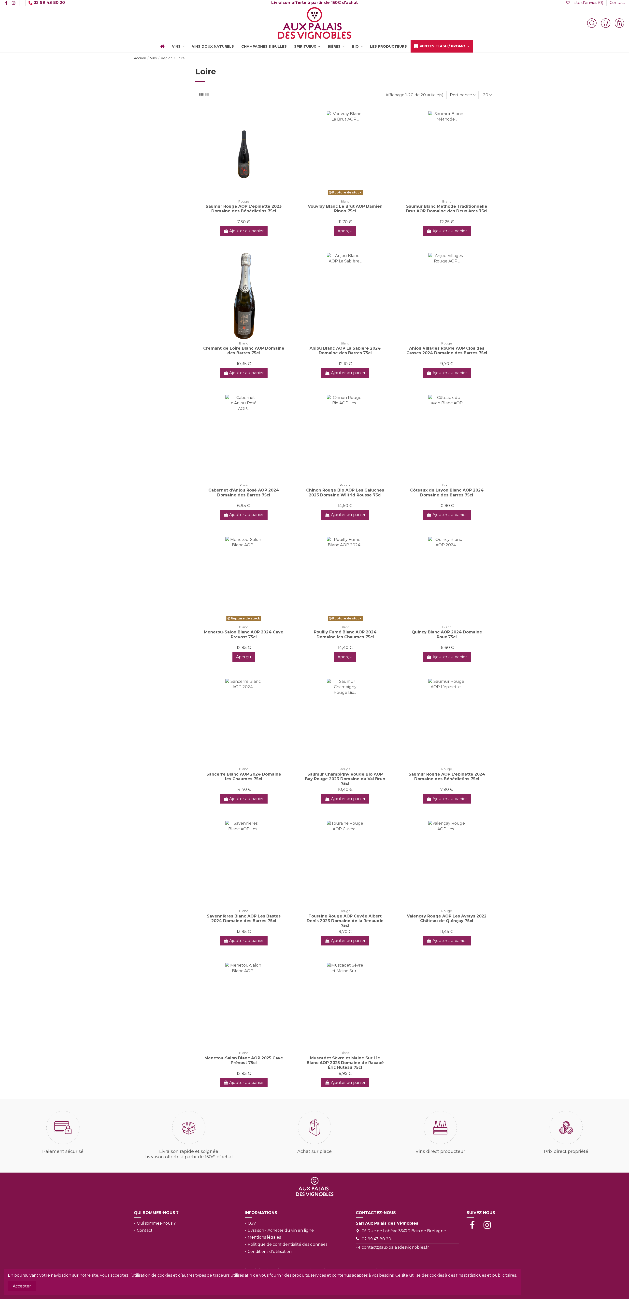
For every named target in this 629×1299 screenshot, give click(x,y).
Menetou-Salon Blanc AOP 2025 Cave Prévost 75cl (243, 1060)
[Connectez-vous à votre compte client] (606, 23)
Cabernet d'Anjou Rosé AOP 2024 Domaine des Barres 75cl (243, 492)
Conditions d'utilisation (270, 1251)
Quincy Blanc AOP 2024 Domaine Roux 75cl (447, 634)
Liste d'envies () (587, 2)
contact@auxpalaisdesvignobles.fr (395, 1247)
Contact (617, 2)
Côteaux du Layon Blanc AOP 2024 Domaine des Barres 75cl (447, 492)
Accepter (22, 1286)
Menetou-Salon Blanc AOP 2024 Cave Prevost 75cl (243, 634)
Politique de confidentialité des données (287, 1244)
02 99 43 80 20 (376, 1239)
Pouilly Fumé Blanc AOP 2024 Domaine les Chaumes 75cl (345, 634)
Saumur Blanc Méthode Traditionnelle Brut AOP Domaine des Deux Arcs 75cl (446, 208)
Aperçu (345, 231)
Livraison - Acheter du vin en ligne (281, 1230)
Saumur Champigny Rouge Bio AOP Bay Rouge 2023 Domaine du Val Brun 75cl (345, 779)
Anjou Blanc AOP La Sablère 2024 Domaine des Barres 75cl (345, 350)
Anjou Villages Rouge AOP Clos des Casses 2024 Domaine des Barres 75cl (446, 350)
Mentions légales (264, 1237)
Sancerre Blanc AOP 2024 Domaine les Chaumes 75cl (243, 776)
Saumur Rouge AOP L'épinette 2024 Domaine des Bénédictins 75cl (447, 776)
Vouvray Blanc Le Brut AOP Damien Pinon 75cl (345, 208)
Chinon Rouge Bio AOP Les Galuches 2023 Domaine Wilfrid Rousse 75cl (345, 492)
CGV (252, 1223)
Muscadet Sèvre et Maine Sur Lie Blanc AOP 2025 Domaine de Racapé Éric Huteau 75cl (345, 1063)
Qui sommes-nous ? (156, 1223)
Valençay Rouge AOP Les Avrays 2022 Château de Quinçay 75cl (446, 918)
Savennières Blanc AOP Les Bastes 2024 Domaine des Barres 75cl (244, 918)
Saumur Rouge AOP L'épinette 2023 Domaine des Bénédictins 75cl (244, 208)
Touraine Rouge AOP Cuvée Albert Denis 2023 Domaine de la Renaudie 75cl (345, 921)
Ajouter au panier (246, 231)
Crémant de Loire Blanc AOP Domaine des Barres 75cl (243, 350)
